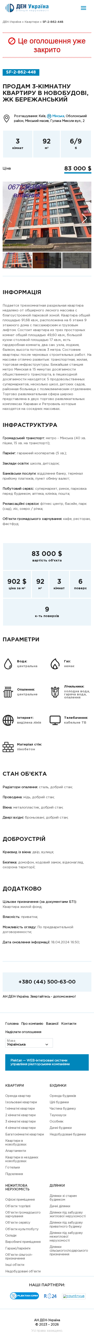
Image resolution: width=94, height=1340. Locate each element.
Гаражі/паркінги (17, 1248)
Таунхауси (58, 1115)
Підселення (14, 1174)
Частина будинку (63, 1108)
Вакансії (52, 1023)
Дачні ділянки (60, 1206)
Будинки (58, 1085)
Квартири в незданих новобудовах (21, 1159)
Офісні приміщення (20, 1199)
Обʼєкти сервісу (17, 1222)
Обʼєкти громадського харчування (23, 1214)
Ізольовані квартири (21, 1102)
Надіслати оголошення (23, 1032)
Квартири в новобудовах (15, 1142)
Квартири (14, 1085)
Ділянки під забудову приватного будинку (66, 1224)
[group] (47, 217)
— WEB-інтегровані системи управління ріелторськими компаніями (40, 1062)
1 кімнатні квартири (20, 1108)
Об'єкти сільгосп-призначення (19, 1256)
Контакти (68, 1023)
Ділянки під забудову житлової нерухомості (68, 1214)
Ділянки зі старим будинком (63, 1197)
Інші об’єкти (14, 1264)
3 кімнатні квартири (20, 1121)
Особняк (56, 1121)
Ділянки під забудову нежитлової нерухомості (66, 1236)
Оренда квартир (18, 1095)
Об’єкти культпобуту (22, 1229)
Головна (12, 1023)
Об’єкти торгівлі (17, 1206)
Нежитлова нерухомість (17, 1187)
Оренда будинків (63, 1095)
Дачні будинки (61, 1127)
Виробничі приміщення (23, 1241)
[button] (84, 218)
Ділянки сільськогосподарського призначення (69, 1250)
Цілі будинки (59, 1102)
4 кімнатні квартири (20, 1127)
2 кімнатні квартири (20, 1115)
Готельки (12, 1167)
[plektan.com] (24, 1298)
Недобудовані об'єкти (23, 1271)
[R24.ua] (50, 1297)
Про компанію (32, 1023)
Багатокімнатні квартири (24, 1134)
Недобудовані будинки (68, 1134)
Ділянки (57, 1185)
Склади (10, 1235)
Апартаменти (15, 1150)
